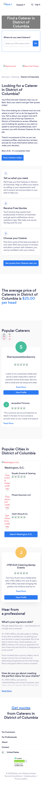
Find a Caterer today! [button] (12, 157)
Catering (15, 77)
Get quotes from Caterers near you (21, 263)
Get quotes (21, 707)
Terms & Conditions (13, 776)
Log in (37, 4)
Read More (7, 691)
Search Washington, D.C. (21, 534)
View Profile (21, 392)
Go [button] (35, 43)
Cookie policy (30, 776)
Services (5, 77)
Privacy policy (21, 778)
